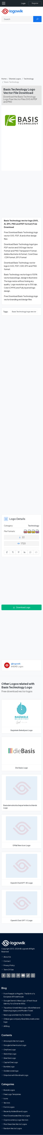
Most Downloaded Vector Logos (17, 1115)
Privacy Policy (9, 965)
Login (23, 3)
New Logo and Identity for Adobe (17, 1015)
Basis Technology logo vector (24, 311)
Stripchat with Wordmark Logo (16, 1075)
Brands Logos (15, 78)
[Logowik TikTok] (28, 975)
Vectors (7, 1103)
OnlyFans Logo (10, 1049)
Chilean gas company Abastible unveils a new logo (21, 1020)
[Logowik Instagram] (13, 975)
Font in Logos (9, 1107)
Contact (7, 961)
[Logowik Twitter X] (8, 975)
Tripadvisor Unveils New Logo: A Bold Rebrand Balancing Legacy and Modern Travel (22, 1009)
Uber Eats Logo (10, 1058)
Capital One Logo (11, 1062)
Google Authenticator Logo (15, 1045)
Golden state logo (11, 1071)
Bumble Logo (9, 1066)
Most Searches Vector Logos (15, 1124)
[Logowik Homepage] (12, 11)
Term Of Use (9, 969)
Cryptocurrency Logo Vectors (16, 1120)
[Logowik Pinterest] (18, 975)
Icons (6, 1098)
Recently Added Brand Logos (15, 1111)
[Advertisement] (21, 52)
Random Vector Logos (13, 1128)
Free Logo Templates (12, 1094)
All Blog (7, 1026)
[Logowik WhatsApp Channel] (33, 975)
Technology (29, 78)
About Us (7, 957)
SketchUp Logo (10, 1054)
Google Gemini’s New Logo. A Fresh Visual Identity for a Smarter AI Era (20, 1002)
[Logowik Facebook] (3, 975)
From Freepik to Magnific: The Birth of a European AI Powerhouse (19, 995)
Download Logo (23, 607)
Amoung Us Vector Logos (14, 1041)
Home (4, 78)
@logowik (15, 663)
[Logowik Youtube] (23, 975)
